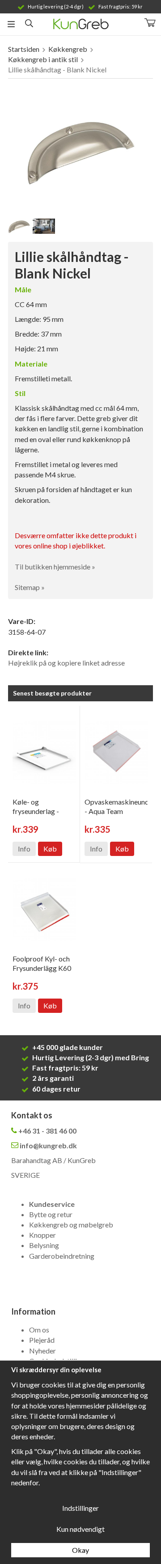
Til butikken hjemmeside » (55, 566)
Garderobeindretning (61, 1256)
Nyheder (42, 1350)
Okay (80, 1550)
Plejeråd (42, 1340)
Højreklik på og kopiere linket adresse (66, 662)
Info (24, 848)
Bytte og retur (50, 1214)
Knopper (42, 1235)
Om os (39, 1329)
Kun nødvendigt (80, 1529)
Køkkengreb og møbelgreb (71, 1224)
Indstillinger (80, 1508)
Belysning (44, 1245)
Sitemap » (30, 587)
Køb (50, 848)
